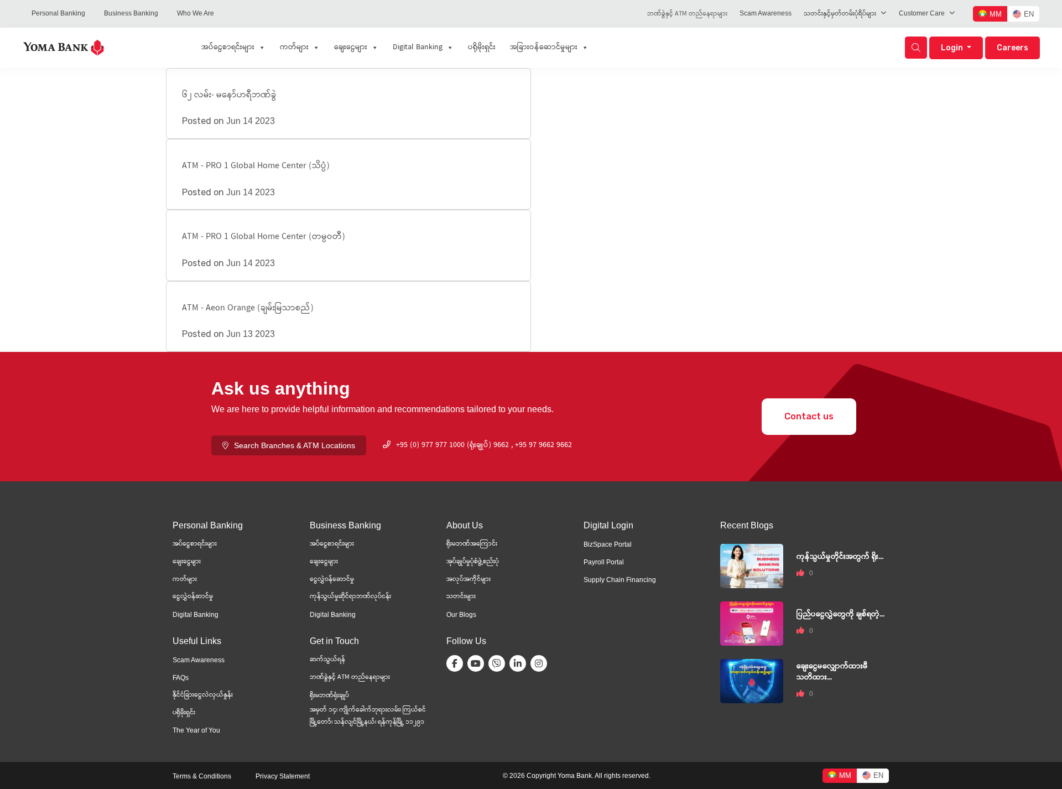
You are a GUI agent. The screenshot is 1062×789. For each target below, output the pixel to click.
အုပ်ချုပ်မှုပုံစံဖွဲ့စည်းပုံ (472, 562)
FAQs (181, 678)
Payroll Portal (604, 562)
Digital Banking (417, 47)
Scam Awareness (766, 13)
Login (953, 48)
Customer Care (922, 13)
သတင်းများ (461, 597)
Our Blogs (461, 615)
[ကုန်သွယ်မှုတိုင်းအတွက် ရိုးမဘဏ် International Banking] (751, 565)
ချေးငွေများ (350, 47)
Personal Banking (58, 13)
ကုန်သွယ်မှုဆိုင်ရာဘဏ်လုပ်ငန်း (350, 597)
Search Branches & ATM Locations (294, 445)
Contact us (809, 416)
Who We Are (195, 13)
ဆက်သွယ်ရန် (327, 660)
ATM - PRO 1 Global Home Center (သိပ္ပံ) (256, 166)
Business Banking (131, 13)
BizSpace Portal (608, 544)
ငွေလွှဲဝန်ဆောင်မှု (332, 579)
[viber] (498, 663)
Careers (1012, 48)
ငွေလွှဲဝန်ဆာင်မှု (193, 597)
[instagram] (540, 663)
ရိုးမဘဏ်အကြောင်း (471, 544)
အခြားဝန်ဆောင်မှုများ (543, 47)
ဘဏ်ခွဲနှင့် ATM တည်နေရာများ (687, 14)
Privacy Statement (283, 776)
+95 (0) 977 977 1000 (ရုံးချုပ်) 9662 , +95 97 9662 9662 (484, 445)
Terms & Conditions (202, 776)
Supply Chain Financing (620, 580)
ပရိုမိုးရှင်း (482, 47)
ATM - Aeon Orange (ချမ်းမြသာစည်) (248, 308)
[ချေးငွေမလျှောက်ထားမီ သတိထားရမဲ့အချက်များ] (751, 680)
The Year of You (196, 730)
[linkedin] (519, 663)
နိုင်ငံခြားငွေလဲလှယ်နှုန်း (203, 695)
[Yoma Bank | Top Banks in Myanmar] (63, 46)
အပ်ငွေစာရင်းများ (227, 47)
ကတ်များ (294, 47)
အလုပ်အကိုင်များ (468, 579)
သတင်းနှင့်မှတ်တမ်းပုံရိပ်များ (840, 14)
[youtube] (477, 663)
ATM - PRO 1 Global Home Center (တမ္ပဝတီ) (263, 237)
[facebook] (456, 663)
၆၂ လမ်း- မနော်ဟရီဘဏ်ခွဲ (229, 95)
